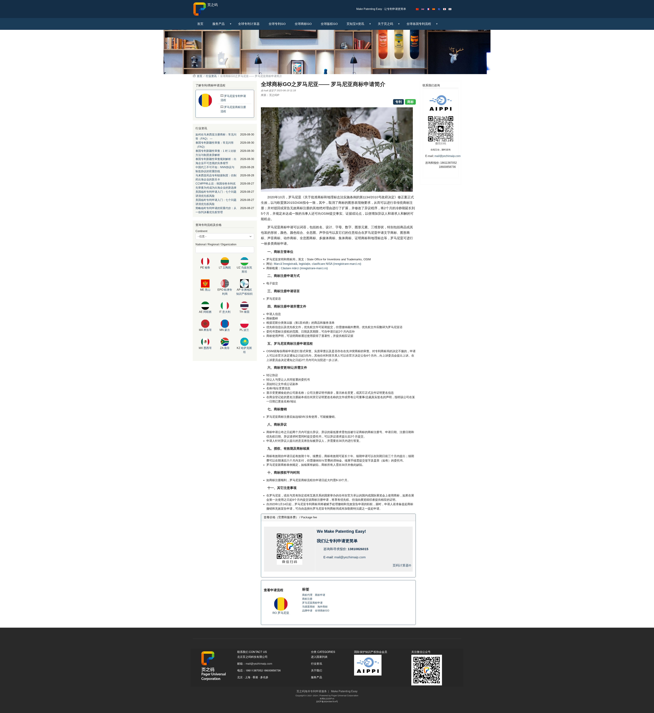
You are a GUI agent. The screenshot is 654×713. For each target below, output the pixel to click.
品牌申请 (307, 610)
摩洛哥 (208, 329)
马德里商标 (308, 606)
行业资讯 (211, 76)
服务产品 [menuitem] (216, 25)
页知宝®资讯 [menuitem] (353, 25)
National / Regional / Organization (216, 244)
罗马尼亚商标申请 (312, 602)
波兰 (246, 329)
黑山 (207, 289)
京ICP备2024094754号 (327, 701)
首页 (199, 76)
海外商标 (322, 606)
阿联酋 (207, 311)
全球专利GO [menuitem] (277, 24)
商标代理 (307, 594)
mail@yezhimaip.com (350, 557)
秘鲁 (207, 267)
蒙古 (227, 329)
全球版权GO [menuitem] (329, 24)
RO (275, 613)
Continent (201, 231)
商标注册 (307, 598)
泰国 (246, 311)
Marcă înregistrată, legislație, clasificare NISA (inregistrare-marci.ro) (317, 263)
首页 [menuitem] (200, 24)
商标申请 (320, 594)
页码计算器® (402, 565)
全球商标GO (322, 610)
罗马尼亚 (283, 613)
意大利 (226, 311)
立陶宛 (227, 267)
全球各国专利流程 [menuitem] (416, 25)
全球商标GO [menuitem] (303, 24)
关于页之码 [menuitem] (383, 25)
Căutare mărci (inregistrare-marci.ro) (304, 268)
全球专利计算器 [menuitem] (249, 24)
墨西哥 (208, 348)
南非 (227, 348)
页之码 (212, 5)
